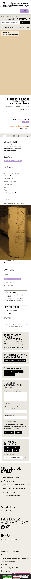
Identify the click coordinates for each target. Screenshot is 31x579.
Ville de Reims (4, 552)
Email (15, 450)
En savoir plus (27, 6)
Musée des (10, 478)
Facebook (15, 447)
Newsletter (4, 543)
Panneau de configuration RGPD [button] (9, 568)
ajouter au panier (10, 27)
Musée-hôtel (10, 496)
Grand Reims (15, 552)
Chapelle (8, 492)
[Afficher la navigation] (4, 3)
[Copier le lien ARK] (25, 457)
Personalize (24, 577)
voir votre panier (24, 27)
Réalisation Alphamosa (7, 555)
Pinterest (8, 450)
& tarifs (9, 539)
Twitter (7, 447)
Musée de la (15, 485)
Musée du (13, 489)
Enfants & (6, 511)
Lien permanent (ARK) (9, 454)
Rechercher (25, 23)
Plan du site (4, 565)
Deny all (16, 577)
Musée (24, 11)
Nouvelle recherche (19, 19)
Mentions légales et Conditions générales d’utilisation (15, 558)
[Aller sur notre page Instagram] (8, 527)
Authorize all (8, 577)
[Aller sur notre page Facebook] (3, 527)
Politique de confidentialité (8, 561)
